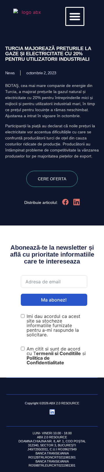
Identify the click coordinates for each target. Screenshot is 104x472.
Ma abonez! (54, 300)
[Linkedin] (52, 412)
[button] (74, 16)
